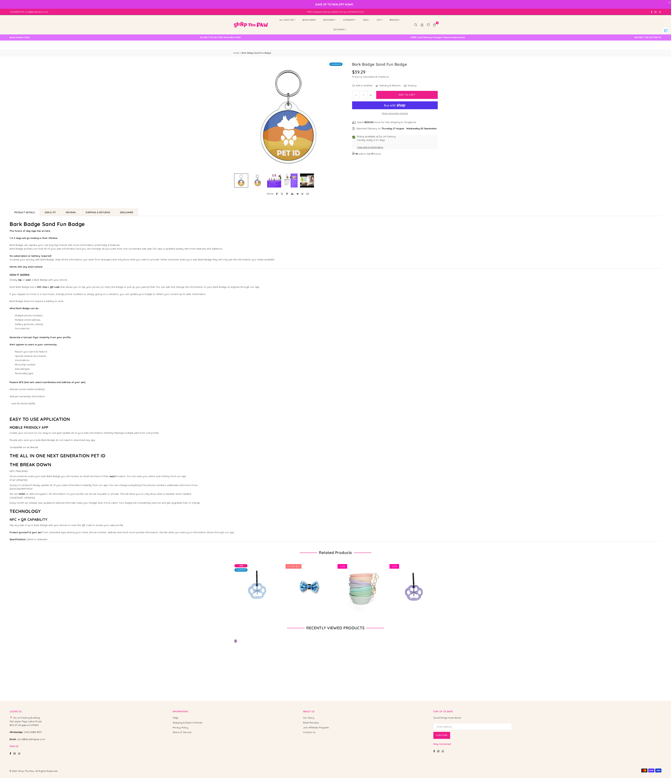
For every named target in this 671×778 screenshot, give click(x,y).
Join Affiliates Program (316, 727)
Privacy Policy (180, 727)
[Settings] (422, 24)
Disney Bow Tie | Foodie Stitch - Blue (383, 582)
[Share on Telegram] (297, 194)
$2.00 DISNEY (309, 20)
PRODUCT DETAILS (24, 212)
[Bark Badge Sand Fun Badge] (307, 181)
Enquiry (411, 85)
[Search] (416, 24)
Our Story (308, 717)
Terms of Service (182, 732)
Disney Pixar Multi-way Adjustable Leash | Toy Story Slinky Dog (38, 767)
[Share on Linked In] (292, 194)
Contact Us (309, 732)
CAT (379, 20)
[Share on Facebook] (277, 194)
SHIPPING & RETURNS (98, 212)
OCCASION (338, 29)
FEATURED (328, 20)
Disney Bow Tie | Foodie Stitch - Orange (435, 582)
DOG (365, 20)
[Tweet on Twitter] (282, 194)
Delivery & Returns (390, 85)
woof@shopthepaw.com (31, 739)
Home (236, 53)
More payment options (395, 113)
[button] (434, 24)
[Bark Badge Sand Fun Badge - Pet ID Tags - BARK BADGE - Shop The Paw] (241, 180)
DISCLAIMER (126, 212)
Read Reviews (311, 722)
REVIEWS (71, 212)
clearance (336, 64)
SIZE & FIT (50, 212)
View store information (370, 147)
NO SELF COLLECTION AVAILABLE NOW (315, 37)
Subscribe (442, 735)
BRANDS (394, 20)
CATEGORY (348, 20)
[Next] (339, 117)
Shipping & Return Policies (187, 722)
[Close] (58, 761)
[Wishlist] (428, 24)
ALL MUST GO (286, 20)
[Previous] (238, 117)
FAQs (175, 717)
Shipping (357, 76)
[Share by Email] (307, 194)
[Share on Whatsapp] (302, 194)
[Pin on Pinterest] (287, 194)
